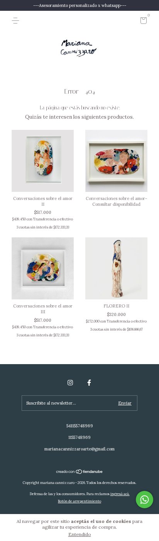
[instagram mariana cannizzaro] (70, 383)
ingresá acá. (120, 494)
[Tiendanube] (80, 472)
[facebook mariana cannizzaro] (89, 383)
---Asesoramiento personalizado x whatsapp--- (79, 5)
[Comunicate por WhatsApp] (144, 499)
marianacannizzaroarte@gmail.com (79, 449)
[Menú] (17, 20)
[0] (142, 22)
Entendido (79, 534)
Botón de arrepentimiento (79, 501)
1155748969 (79, 437)
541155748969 (79, 425)
